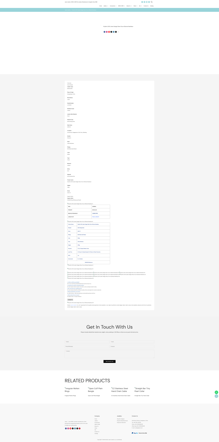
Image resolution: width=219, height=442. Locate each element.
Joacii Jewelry (68, 10)
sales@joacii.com (139, 427)
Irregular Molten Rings (70, 395)
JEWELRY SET (71, 216)
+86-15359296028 (141, 426)
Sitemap (120, 439)
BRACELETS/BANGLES (72, 213)
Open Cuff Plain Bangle (94, 395)
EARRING (94, 206)
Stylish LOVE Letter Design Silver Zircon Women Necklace (84, 10)
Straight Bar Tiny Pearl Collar (142, 395)
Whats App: (134, 426)
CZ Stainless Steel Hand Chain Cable (120, 395)
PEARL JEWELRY (95, 216)
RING (69, 206)
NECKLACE (94, 210)
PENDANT (70, 210)
